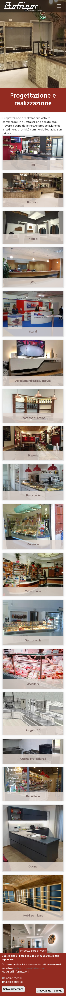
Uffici (33, 282)
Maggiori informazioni (15, 971)
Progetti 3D (33, 730)
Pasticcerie (33, 495)
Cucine (33, 866)
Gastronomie (33, 640)
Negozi (33, 238)
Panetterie (33, 796)
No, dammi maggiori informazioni (29, 968)
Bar (33, 164)
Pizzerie (33, 455)
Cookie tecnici (13, 978)
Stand (33, 331)
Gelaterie (33, 544)
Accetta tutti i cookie (49, 990)
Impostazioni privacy (33, 950)
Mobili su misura (33, 915)
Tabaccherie (33, 591)
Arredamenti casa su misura (33, 380)
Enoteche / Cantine (33, 418)
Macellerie (33, 684)
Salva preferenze (13, 989)
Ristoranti (33, 202)
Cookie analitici (13, 981)
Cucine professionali (33, 758)
